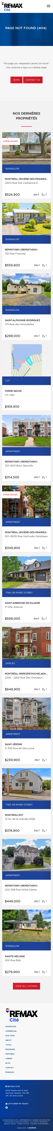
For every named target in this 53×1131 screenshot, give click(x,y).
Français (9, 1072)
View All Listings (26, 986)
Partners (9, 1054)
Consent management (39, 1124)
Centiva (31, 1128)
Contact (9, 1068)
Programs (10, 1049)
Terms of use (23, 1124)
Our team (10, 1036)
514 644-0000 (16, 1096)
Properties (10, 1026)
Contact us (33, 80)
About (8, 1040)
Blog (7, 1063)
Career (8, 1058)
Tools (8, 1045)
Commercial (11, 1031)
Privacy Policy (10, 1124)
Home (16, 80)
